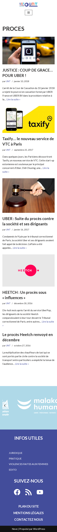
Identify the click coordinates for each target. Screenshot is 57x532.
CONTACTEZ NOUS (28, 519)
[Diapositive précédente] (4, 405)
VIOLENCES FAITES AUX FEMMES (28, 463)
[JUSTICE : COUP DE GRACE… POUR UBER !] (28, 50)
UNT (8, 81)
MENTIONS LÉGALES (28, 513)
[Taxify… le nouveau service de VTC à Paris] (28, 119)
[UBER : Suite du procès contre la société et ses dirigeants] (28, 195)
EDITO (13, 469)
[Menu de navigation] (28, 12)
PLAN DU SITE (28, 506)
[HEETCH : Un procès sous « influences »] (28, 270)
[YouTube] (40, 492)
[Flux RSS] (28, 492)
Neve (14, 528)
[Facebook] (17, 492)
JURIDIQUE (15, 452)
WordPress (39, 528)
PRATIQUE (15, 458)
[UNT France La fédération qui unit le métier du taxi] (28, 4)
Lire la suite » (13, 99)
